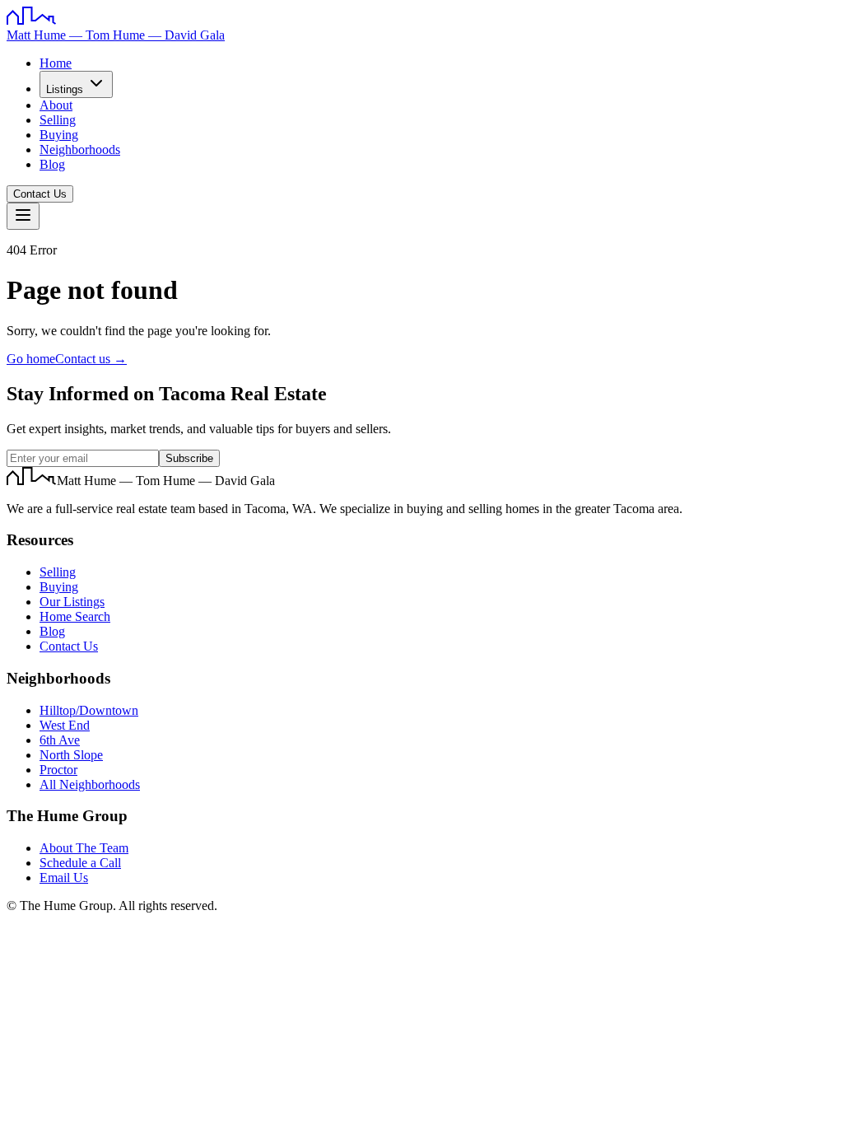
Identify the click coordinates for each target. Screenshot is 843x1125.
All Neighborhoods (90, 784)
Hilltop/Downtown (89, 710)
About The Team (84, 848)
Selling (58, 120)
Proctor (58, 770)
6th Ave (60, 740)
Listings (64, 89)
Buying (59, 135)
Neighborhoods (80, 149)
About (56, 105)
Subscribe (189, 458)
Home (56, 63)
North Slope (71, 755)
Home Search (75, 616)
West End (65, 725)
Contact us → (91, 359)
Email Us (64, 878)
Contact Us (40, 194)
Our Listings (72, 602)
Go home (31, 359)
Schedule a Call (80, 863)
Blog (52, 164)
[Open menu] (23, 216)
